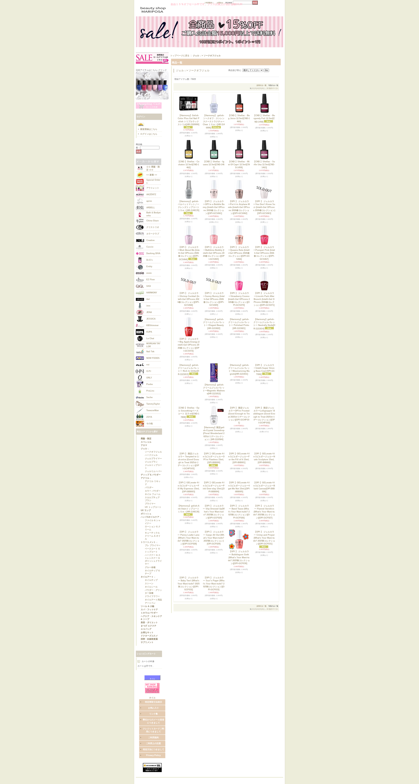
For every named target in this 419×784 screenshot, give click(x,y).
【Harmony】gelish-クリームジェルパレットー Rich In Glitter (188, 389)
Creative (150, 240)
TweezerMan (152, 410)
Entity (149, 266)
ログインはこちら (148, 134)
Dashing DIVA (153, 253)
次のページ (273, 88)
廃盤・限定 (146, 439)
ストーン (149, 594)
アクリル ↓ (146, 482)
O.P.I (148, 371)
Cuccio (149, 247)
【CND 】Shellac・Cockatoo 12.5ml (188, 164)
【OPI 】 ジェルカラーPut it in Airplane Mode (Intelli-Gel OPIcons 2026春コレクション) (239, 207)
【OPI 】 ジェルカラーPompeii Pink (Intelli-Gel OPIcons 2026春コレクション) (264, 253)
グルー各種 (150, 577)
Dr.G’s (149, 260)
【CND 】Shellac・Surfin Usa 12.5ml (264, 164)
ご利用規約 (153, 759)
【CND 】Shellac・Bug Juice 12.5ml (239, 118)
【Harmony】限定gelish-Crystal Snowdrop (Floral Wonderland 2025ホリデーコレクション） (213, 434)
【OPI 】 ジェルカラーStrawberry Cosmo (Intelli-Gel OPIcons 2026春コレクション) (239, 299)
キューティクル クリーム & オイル (152, 544)
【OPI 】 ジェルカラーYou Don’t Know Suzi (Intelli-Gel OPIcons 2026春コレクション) (264, 207)
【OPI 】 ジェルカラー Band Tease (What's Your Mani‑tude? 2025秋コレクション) (239, 574)
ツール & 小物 (147, 619)
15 (268, 88)
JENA (149, 312)
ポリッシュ (146, 520)
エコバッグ (146, 644)
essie (149, 273)
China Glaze (152, 220)
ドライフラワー (152, 608)
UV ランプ (146, 517)
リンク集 (153, 735)
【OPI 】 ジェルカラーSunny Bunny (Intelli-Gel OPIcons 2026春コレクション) (214, 299)
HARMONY (151, 292)
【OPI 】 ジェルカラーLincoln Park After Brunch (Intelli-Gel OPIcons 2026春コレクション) (264, 299)
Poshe (149, 384)
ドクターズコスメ (149, 651)
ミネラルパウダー (149, 626)
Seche (149, 397)
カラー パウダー (152, 496)
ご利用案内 (208, 3)
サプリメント (147, 658)
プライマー (150, 509)
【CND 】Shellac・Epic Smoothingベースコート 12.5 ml (188, 432)
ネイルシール (151, 598)
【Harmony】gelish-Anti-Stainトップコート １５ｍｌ (188, 571)
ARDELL (150, 207)
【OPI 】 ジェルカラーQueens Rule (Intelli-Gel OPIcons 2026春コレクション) (239, 253)
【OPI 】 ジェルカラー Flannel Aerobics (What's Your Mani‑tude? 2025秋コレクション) (264, 574)
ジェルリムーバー (153, 474)
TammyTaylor (153, 404)
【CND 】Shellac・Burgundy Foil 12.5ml (264, 118)
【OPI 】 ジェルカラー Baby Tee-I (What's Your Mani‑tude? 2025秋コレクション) (189, 668)
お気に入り (153, 729)
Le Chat (150, 338)
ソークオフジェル (153, 453)
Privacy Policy (153, 776)
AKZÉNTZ (151, 194)
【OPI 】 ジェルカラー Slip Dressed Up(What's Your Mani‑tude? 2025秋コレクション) (214, 574)
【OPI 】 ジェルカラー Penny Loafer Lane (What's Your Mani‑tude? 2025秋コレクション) (188, 620)
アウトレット (152, 188)
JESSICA (150, 319)
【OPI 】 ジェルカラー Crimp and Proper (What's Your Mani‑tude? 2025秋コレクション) (264, 620)
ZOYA (149, 417)
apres (149, 201)
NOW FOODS (153, 358)
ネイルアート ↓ (148, 587)
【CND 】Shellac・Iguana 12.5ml (213, 164)
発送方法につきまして (153, 771)
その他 (149, 423)
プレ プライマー (152, 554)
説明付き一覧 (261, 85)
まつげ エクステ (148, 640)
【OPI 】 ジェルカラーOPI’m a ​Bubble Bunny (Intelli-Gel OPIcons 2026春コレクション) (214, 207)
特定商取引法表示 (153, 723)
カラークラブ (152, 233)
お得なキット (147, 648)
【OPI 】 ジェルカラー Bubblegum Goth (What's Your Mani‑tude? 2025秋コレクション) (239, 620)
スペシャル (146, 442)
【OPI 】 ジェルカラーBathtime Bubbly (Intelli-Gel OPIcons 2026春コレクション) (214, 253)
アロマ (144, 446)
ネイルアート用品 (153, 612)
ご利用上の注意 (153, 765)
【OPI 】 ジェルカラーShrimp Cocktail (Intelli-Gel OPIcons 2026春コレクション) (188, 299)
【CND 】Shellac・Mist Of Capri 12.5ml (239, 164)
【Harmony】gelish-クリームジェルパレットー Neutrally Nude (264, 343)
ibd (148, 299)
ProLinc (150, 391)
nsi (147, 364)
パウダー (149, 492)
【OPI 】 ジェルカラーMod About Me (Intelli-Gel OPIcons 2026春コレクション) (189, 253)
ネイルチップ (151, 591)
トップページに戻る (179, 55)
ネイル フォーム (152, 499)
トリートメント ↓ (149, 550)
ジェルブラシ (151, 464)
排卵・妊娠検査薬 (149, 655)
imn (148, 305)
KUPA (149, 332)
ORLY (149, 377)
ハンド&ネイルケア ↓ (151, 524)
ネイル (152, 695)
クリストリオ (152, 227)
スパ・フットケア (149, 623)
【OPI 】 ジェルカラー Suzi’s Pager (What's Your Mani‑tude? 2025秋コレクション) (213, 668)
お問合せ (220, 3)
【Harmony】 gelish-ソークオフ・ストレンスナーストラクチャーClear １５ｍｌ (214, 121)
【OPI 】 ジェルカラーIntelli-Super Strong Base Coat (264, 389)
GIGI (148, 286)
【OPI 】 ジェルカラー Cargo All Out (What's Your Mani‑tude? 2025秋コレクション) (213, 620)
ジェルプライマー (153, 461)
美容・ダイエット (149, 637)
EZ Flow (150, 279)
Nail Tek (150, 351)
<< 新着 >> (151, 175)
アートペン (150, 616)
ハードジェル (151, 457)
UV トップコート (153, 513)
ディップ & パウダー (151, 478)
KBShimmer (152, 325)
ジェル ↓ (145, 450)
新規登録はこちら (148, 129)
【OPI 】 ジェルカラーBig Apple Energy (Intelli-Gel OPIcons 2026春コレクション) (189, 345)
